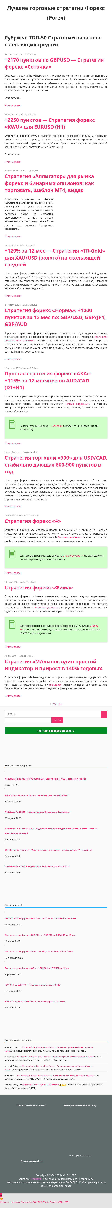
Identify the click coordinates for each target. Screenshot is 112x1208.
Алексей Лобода (28, 54)
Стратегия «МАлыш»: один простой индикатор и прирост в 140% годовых (53, 665)
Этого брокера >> (73, 555)
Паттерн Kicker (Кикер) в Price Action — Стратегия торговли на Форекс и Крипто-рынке (55, 1057)
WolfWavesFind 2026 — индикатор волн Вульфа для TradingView (37, 812)
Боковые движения (46, 607)
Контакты (23, 1178)
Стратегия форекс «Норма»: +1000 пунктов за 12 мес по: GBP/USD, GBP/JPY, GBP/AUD (55, 317)
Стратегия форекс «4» (33, 521)
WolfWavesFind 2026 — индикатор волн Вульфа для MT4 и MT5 (37, 866)
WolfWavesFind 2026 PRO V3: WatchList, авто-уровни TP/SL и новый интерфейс (45, 779)
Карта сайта (87, 1178)
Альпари (57, 425)
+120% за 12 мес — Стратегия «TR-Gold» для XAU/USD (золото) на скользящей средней (55, 257)
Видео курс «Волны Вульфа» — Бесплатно (40, 1085)
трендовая (55, 684)
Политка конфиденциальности (60, 1178)
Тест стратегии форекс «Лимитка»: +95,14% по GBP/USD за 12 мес (39, 951)
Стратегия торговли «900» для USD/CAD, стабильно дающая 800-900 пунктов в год (56, 464)
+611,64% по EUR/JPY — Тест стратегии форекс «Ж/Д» (33, 985)
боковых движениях (70, 537)
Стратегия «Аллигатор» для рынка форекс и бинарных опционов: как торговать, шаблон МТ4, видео (49, 183)
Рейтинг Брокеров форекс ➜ (56, 730)
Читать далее (12, 105)
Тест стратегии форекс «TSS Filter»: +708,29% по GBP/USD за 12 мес (40, 935)
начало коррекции (77, 403)
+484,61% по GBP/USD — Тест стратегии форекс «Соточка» (35, 1001)
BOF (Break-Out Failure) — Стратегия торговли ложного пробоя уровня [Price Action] (48, 850)
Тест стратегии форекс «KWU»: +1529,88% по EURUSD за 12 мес (37, 968)
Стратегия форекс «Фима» (39, 587)
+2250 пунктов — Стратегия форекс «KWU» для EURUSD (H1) (50, 123)
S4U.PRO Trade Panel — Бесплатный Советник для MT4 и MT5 (36, 795)
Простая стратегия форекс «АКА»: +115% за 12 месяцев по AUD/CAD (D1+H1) (48, 380)
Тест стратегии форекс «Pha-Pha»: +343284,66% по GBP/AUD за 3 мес (40, 918)
